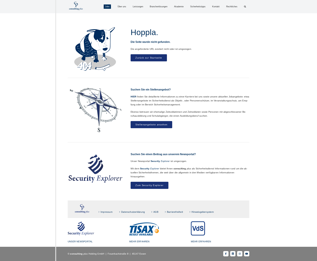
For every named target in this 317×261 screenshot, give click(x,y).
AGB (155, 212)
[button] (245, 6)
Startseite (82, 208)
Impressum (107, 212)
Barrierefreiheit (175, 212)
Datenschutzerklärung (133, 212)
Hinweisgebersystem (203, 212)
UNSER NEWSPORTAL (80, 241)
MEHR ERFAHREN (139, 241)
